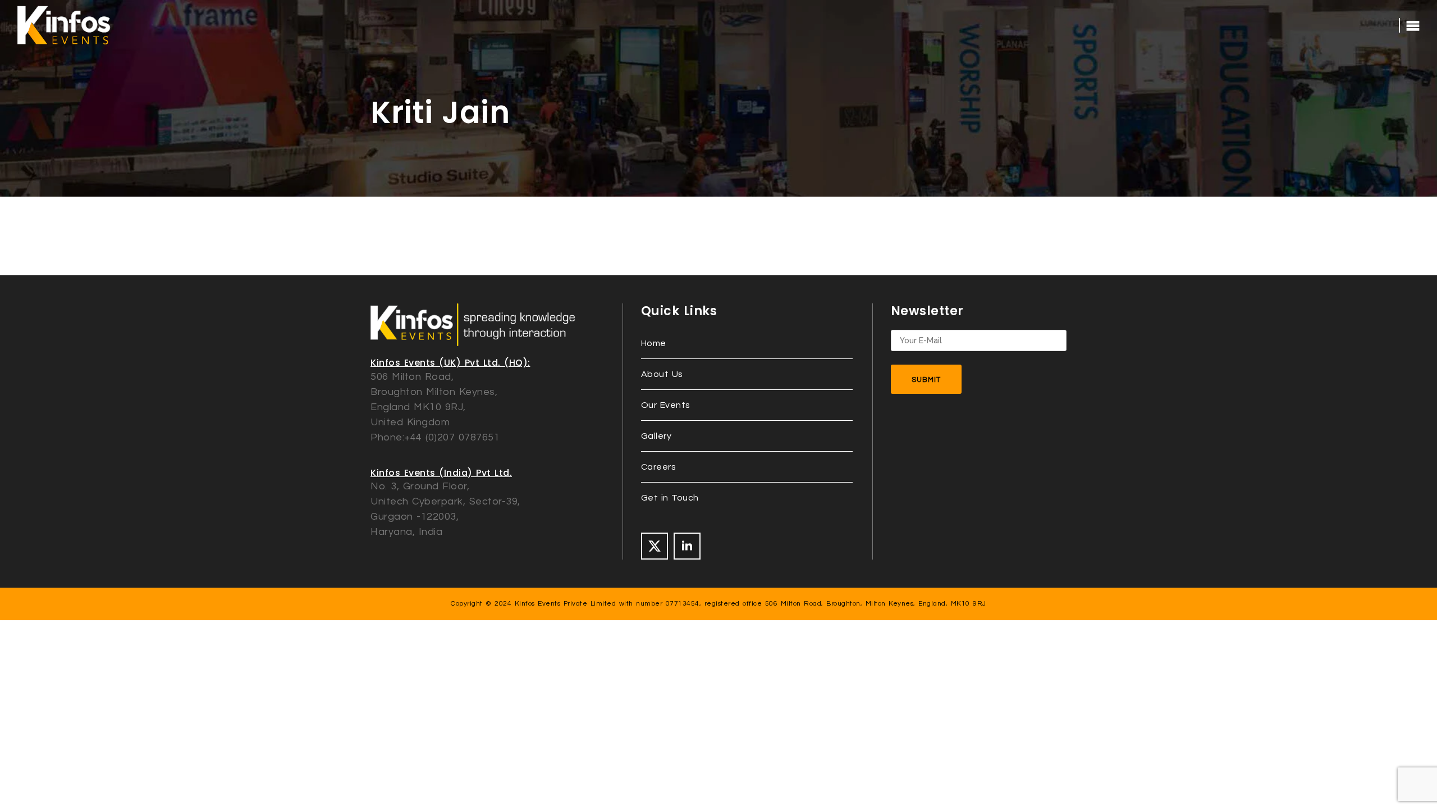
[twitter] (654, 546)
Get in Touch (670, 497)
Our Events (665, 405)
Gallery (656, 435)
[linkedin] (687, 546)
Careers (658, 466)
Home (653, 343)
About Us (662, 374)
